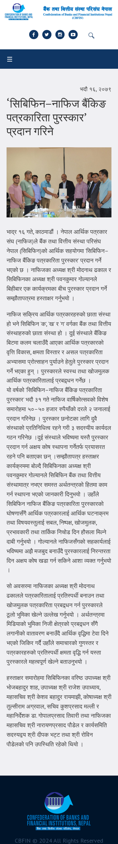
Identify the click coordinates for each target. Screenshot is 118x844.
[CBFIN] (59, 11)
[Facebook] (33, 34)
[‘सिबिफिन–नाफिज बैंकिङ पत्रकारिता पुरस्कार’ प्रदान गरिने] (59, 182)
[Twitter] (46, 34)
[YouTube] (73, 34)
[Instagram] (60, 34)
